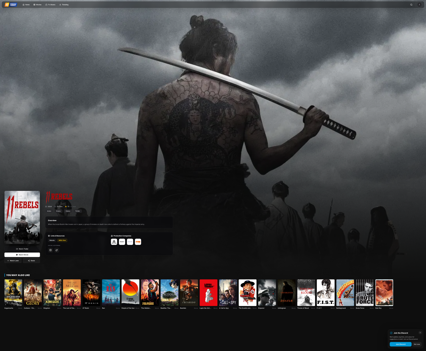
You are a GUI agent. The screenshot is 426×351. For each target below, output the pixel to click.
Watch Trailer (23, 249)
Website (52, 240)
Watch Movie (23, 255)
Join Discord (400, 344)
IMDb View (62, 240)
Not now (417, 344)
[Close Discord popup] (420, 332)
